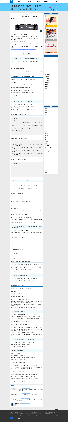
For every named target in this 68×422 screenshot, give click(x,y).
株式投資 (46, 170)
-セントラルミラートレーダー (48, 133)
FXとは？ (29, 1)
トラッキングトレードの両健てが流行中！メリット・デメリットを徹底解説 (27, 394)
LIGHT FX (46, 84)
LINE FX (46, 70)
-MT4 (45, 139)
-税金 (45, 116)
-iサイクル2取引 (47, 78)
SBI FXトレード (47, 86)
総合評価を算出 (17, 412)
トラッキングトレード (27, 14)
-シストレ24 (46, 131)
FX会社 (56, 1)
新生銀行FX (46, 92)
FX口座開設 (38, 1)
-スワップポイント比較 (48, 147)
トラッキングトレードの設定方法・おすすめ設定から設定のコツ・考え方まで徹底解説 (29, 404)
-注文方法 (46, 110)
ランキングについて (47, 415)
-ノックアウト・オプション (48, 90)
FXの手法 (46, 153)
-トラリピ (46, 137)
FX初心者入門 (47, 1)
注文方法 (28, 415)
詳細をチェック (50, 25)
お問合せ (57, 415)
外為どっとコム (47, 82)
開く (29, 53)
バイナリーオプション (47, 149)
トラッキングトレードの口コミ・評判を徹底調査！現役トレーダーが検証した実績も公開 (23, 49)
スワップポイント (47, 145)
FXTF (45, 72)
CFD (45, 168)
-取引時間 (46, 112)
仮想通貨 (46, 172)
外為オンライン (47, 76)
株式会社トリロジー (37, 415)
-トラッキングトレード (48, 135)
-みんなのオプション (47, 151)
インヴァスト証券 (47, 80)
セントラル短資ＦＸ (47, 74)
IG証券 (46, 88)
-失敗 (45, 114)
